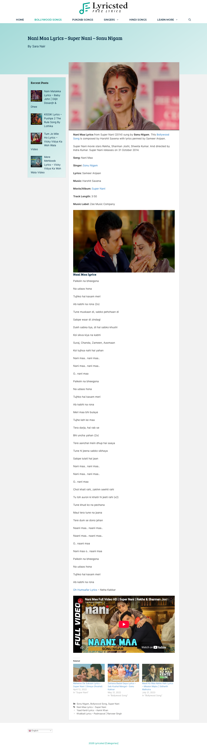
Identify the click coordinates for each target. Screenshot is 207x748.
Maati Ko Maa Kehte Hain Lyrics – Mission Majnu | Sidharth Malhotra (157, 686)
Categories (112, 743)
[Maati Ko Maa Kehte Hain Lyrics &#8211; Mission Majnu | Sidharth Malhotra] (158, 673)
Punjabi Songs (82, 19)
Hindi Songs (138, 19)
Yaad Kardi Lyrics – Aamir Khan (92, 710)
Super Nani (98, 188)
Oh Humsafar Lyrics (85, 589)
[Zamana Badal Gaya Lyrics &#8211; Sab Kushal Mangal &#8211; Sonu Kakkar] (123, 673)
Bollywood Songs (48, 19)
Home (20, 19)
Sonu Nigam (90, 165)
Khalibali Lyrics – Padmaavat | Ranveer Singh (99, 713)
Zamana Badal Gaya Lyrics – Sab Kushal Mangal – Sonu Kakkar (122, 686)
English (34, 730)
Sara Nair (38, 46)
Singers (109, 19)
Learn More (165, 19)
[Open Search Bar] (189, 19)
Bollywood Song (98, 703)
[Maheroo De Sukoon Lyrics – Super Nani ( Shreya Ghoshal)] (89, 673)
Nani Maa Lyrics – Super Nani (91, 707)
